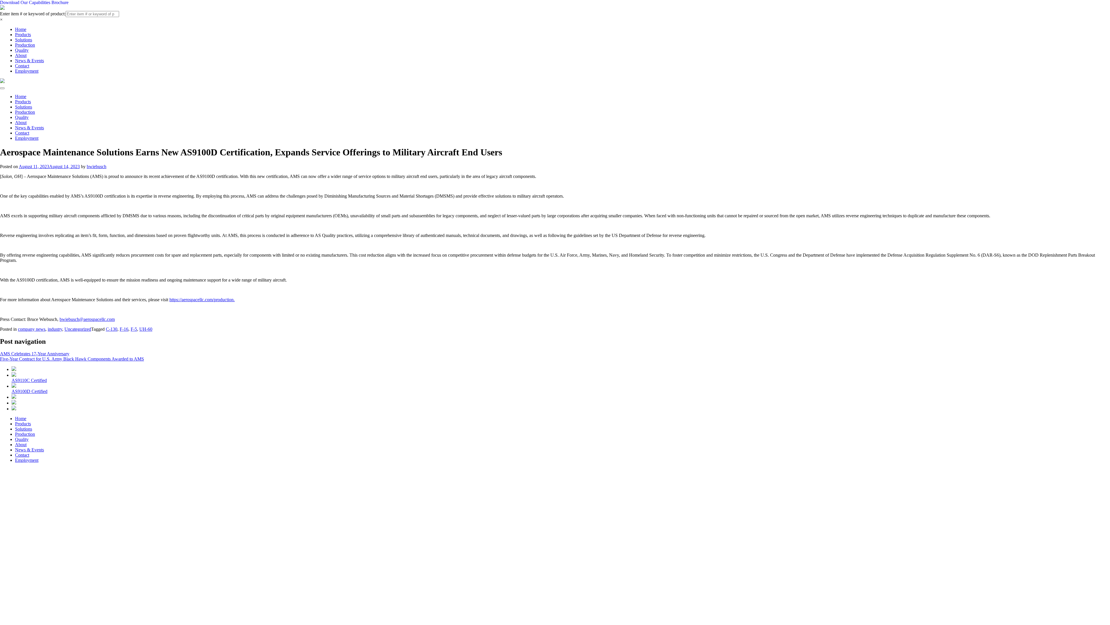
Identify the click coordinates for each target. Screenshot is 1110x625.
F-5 (134, 329)
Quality (22, 50)
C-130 (111, 329)
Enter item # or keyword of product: (33, 13)
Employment (26, 71)
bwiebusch (96, 166)
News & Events (29, 60)
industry (55, 329)
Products (23, 34)
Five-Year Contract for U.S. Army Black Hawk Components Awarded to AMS (72, 358)
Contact (22, 65)
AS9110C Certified (29, 380)
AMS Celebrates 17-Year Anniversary (34, 353)
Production (25, 45)
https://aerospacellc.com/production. (202, 299)
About (21, 55)
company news (31, 329)
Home (20, 29)
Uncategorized (77, 329)
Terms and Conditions (162, 492)
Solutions (23, 39)
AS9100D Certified (29, 391)
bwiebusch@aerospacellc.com (87, 319)
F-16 (124, 329)
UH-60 (145, 329)
